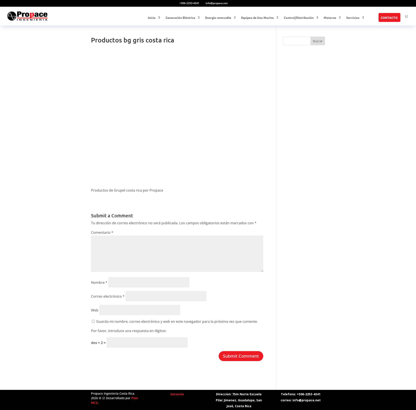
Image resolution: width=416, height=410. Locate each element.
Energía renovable (218, 17)
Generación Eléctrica (180, 17)
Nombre (99, 282)
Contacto (389, 17)
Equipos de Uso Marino (257, 17)
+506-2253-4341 (189, 3)
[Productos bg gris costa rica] (123, 181)
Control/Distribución (299, 17)
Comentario (102, 232)
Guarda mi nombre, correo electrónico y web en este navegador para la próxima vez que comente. (177, 321)
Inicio (152, 17)
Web (94, 310)
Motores (330, 17)
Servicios (352, 17)
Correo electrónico (108, 296)
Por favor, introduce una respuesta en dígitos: (128, 330)
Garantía (177, 394)
